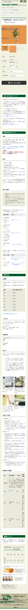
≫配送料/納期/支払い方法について (9, 585)
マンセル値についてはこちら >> (10, 116)
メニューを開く (25, 1)
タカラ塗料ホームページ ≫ (20, 604)
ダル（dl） (4, 15)
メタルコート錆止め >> (16, 244)
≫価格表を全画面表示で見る (8, 586)
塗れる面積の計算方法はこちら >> (10, 313)
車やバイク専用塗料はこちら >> (10, 153)
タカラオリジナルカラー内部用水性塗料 (10, 9)
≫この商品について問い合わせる (9, 588)
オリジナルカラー (11, 7)
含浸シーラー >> (15, 219)
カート (21, 1)
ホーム (3, 7)
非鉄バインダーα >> (16, 232)
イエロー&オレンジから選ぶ (8, 12)
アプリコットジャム (19, 12)
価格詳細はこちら (13, 62)
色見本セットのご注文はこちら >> (10, 124)
